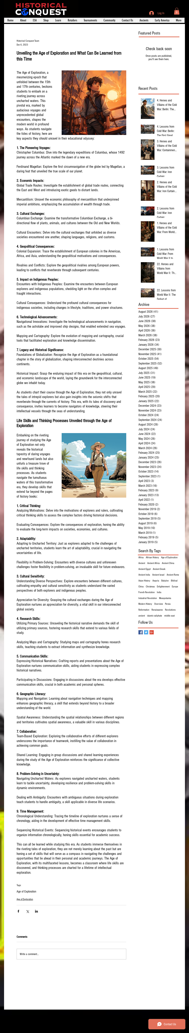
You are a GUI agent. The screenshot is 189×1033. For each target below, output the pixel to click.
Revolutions (170, 609)
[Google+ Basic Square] (152, 632)
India (159, 592)
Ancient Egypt (144, 569)
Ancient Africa (153, 563)
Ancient (141, 563)
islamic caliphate (154, 615)
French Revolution (146, 592)
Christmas (150, 586)
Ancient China (168, 563)
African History (152, 557)
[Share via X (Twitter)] (27, 911)
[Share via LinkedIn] (36, 911)
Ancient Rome (173, 574)
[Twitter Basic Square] (146, 632)
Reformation (143, 609)
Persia (168, 604)
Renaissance (157, 609)
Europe (175, 586)
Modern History (145, 604)
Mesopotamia (165, 598)
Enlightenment (163, 586)
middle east (169, 615)
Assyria (155, 580)
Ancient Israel (158, 574)
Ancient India (144, 574)
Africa (141, 557)
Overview (158, 604)
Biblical (174, 580)
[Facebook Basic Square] (140, 632)
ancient (141, 615)
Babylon (165, 580)
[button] (177, 11)
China (141, 586)
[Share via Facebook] (18, 911)
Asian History (144, 580)
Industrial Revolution (147, 598)
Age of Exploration (26, 891)
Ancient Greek (159, 569)
